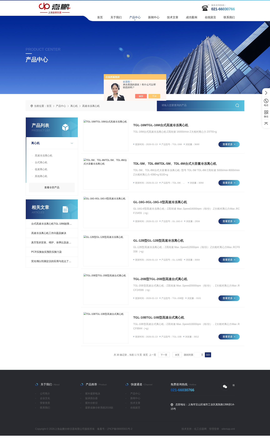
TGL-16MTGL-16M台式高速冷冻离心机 (160, 125)
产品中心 (135, 17)
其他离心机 (41, 176)
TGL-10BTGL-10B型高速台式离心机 (158, 317)
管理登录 (214, 429)
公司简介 (45, 393)
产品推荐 (91, 384)
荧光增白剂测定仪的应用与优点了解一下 (53, 261)
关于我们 (116, 17)
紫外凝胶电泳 (92, 393)
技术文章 (172, 17)
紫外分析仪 (91, 403)
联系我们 (229, 17)
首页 (100, 17)
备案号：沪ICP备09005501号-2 (114, 429)
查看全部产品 (51, 187)
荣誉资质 (45, 403)
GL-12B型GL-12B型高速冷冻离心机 (158, 240)
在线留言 (210, 17)
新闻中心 (153, 17)
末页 (177, 355)
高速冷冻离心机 (43, 155)
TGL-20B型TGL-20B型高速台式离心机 (160, 279)
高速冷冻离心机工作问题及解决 (48, 233)
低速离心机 (41, 169)
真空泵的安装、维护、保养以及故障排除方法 (54, 242)
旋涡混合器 (91, 398)
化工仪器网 (200, 429)
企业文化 (45, 398)
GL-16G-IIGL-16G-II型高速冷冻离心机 (160, 202)
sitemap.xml (228, 429)
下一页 (164, 355)
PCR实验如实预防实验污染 (46, 252)
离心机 (74, 106)
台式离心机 (41, 162)
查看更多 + (229, 144)
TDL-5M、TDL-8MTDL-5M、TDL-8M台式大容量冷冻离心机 (174, 163)
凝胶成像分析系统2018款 (99, 407)
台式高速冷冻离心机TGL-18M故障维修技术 (54, 223)
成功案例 (191, 17)
